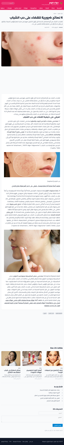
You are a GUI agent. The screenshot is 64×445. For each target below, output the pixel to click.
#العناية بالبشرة (59, 313)
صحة (53, 8)
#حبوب (44, 313)
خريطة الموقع (4, 441)
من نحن (31, 441)
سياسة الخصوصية (17, 441)
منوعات (9, 8)
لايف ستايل (17, 8)
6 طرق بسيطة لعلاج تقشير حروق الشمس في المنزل (47, 395)
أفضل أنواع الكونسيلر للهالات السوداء (34, 371)
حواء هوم (60, 13)
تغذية (47, 8)
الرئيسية (59, 8)
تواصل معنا (25, 441)
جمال (41, 8)
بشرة (55, 13)
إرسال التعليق (57, 425)
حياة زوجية (33, 8)
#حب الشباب (51, 313)
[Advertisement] (32, 80)
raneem (61, 27)
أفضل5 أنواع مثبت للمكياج (53, 401)
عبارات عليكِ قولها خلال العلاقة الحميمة (50, 390)
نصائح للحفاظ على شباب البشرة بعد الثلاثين (12, 371)
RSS (10, 441)
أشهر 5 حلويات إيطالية (54, 393)
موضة (26, 8)
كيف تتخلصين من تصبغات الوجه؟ (54, 371)
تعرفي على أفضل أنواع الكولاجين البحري (50, 398)
